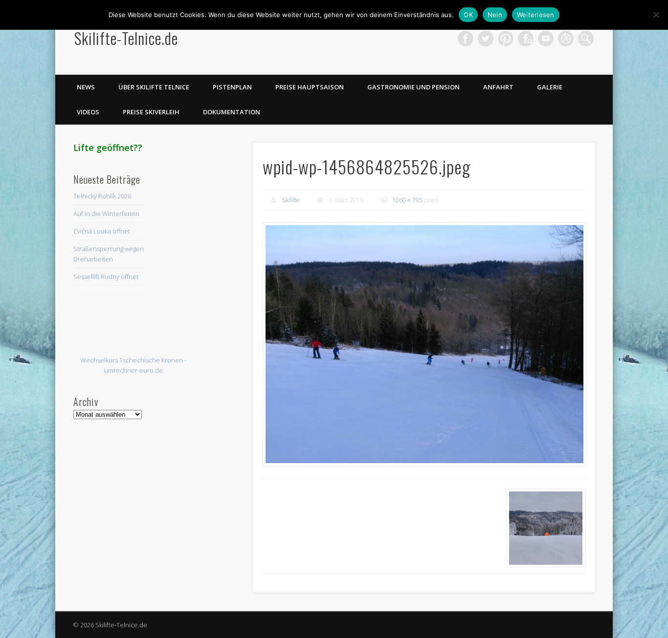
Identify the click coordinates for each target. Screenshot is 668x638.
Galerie (549, 87)
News (86, 87)
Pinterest (505, 38)
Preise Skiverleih (151, 111)
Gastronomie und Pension (413, 87)
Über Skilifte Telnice (153, 87)
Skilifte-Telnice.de (126, 37)
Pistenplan (232, 87)
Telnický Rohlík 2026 (102, 195)
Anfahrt (498, 87)
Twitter (485, 38)
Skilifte (291, 200)
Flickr (526, 38)
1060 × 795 (407, 200)
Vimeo (546, 38)
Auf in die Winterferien (106, 213)
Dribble (566, 38)
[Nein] (656, 15)
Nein (495, 15)
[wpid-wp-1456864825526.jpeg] (424, 344)
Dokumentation (231, 111)
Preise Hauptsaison (309, 87)
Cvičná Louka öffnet (101, 231)
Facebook (465, 38)
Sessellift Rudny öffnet (105, 276)
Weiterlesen (536, 15)
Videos (88, 111)
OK (468, 15)
